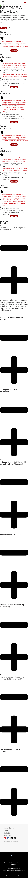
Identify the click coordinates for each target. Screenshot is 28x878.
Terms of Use (7, 833)
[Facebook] (8, 838)
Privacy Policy (7, 835)
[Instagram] (15, 838)
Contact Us (6, 830)
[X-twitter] (12, 838)
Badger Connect (9, 828)
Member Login (7, 832)
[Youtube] (5, 838)
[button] (25, 2)
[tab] (11, 28)
